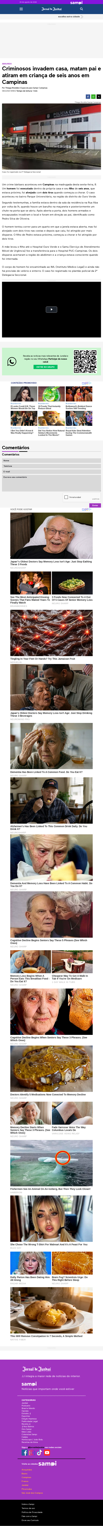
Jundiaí (25, 1485)
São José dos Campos (32, 1493)
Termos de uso (28, 1508)
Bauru (24, 1473)
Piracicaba (27, 1489)
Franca (25, 1481)
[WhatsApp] (93, 96)
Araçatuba (27, 1469)
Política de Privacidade (32, 1512)
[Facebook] (88, 96)
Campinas (26, 1477)
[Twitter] (99, 96)
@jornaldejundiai (36, 1447)
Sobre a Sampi (28, 1504)
